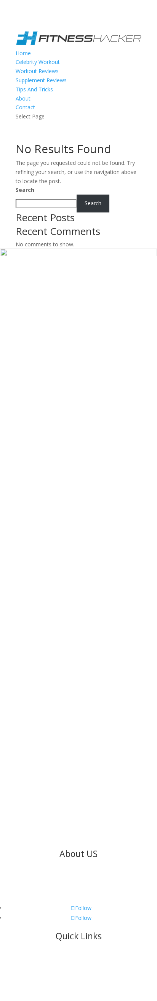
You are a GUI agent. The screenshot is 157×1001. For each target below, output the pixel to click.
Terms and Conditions (119, 987)
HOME (78, 960)
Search (25, 189)
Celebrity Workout (38, 61)
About (23, 98)
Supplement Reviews (41, 80)
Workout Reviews (37, 71)
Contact (25, 107)
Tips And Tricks (34, 89)
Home (23, 53)
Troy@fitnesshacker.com (48, 844)
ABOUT (78, 968)
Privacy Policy (78, 978)
